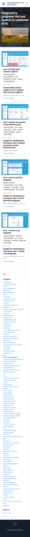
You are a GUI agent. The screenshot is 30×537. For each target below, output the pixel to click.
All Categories (7, 282)
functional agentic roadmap (11, 416)
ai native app (7, 317)
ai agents (6, 303)
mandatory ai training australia (12, 436)
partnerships (7, 462)
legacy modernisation (10, 430)
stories (5, 487)
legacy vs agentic (8, 432)
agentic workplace (8, 292)
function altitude (8, 411)
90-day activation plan (10, 284)
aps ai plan (6, 340)
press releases (7, 472)
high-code (6, 420)
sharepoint (6, 480)
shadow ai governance (10, 478)
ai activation (7, 297)
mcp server (6, 441)
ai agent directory (8, 301)
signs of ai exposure (9, 482)
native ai (6, 453)
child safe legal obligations (11, 366)
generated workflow (9, 418)
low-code (6, 434)
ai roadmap (6, 326)
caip (4, 355)
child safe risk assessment (11, 370)
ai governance (7, 311)
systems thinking (7, 134)
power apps (20, 79)
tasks (5, 499)
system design (22, 240)
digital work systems (9, 407)
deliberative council (9, 401)
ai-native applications (9, 336)
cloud (16, 76)
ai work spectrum (8, 332)
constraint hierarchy (9, 380)
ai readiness (7, 324)
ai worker (6, 334)
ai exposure (6, 307)
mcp (4, 439)
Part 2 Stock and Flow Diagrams (13, 178)
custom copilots (7, 79)
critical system (7, 187)
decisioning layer (8, 399)
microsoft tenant (8, 445)
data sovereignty (8, 397)
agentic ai (6, 286)
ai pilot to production (9, 322)
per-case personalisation (10, 464)
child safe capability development (13, 359)
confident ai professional (10, 378)
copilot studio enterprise (10, 386)
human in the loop (9, 424)
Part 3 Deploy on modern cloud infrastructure (14, 123)
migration (6, 449)
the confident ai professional (12, 501)
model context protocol (10, 451)
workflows (6, 505)
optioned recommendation (11, 457)
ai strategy (6, 328)
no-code (14, 79)
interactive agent (8, 426)
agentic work (7, 290)
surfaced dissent (8, 491)
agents (5, 295)
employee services (8, 409)
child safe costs (8, 363)
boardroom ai (7, 353)
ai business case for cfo (10, 305)
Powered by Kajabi (15, 532)
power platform (8, 470)
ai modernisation (8, 315)
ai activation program (9, 299)
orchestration (7, 459)
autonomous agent (9, 351)
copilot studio (7, 384)
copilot (5, 382)
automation (18, 235)
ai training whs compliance (11, 330)
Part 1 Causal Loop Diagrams (11, 231)
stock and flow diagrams (9, 81)
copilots (20, 127)
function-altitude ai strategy (11, 413)
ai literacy (6, 313)
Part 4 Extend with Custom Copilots (11, 70)
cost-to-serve (7, 391)
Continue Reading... (9, 98)
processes (6, 474)
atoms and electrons (9, 343)
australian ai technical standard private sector (13, 346)
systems (18, 132)
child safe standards (9, 372)
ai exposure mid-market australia (13, 309)
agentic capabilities (9, 288)
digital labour (7, 405)
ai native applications (9, 320)
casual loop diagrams (9, 76)
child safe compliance (9, 361)
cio (4, 374)
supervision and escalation (11, 489)
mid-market (6, 447)
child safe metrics (8, 368)
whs (4, 503)
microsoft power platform (11, 443)
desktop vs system (9, 403)
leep (4, 428)
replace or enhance (9, 476)
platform (5, 466)
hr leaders (6, 422)
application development (9, 74)
